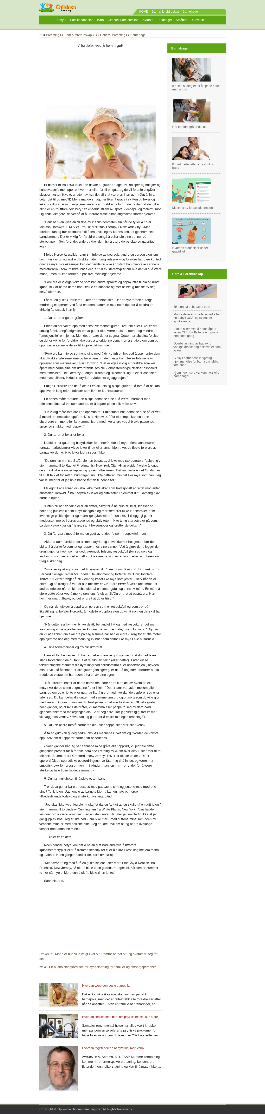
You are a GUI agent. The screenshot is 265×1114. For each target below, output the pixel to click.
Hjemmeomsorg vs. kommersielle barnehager (196, 374)
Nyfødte (147, 20)
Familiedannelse (81, 20)
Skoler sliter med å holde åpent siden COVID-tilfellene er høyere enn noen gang (195, 332)
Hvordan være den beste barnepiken (107, 985)
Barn (100, 20)
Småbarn (182, 20)
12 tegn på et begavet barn (191, 306)
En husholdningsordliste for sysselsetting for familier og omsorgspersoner (102, 967)
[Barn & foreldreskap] (57, 10)
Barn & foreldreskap (165, 11)
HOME (143, 11)
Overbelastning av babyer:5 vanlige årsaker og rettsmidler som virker (197, 347)
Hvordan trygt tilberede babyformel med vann (113, 1048)
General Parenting (112, 35)
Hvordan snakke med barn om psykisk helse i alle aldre (120, 1017)
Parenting (52, 35)
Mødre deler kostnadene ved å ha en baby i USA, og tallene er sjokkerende (196, 318)
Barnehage (190, 11)
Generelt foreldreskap (123, 20)
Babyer (61, 20)
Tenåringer (164, 20)
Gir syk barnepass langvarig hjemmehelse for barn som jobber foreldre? (196, 361)
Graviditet (198, 20)
